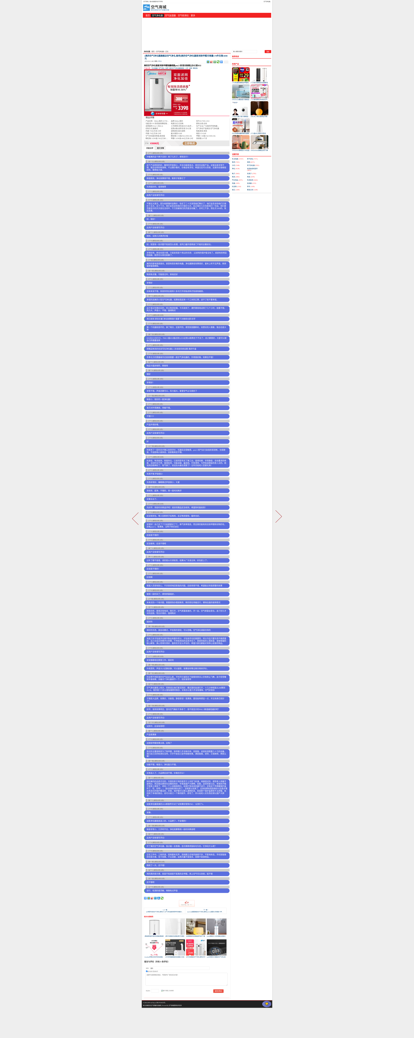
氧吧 (166, 68)
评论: (160, 61)
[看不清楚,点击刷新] (167, 991)
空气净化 (146, 1)
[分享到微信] (218, 62)
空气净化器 (267, 1)
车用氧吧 (252, 180)
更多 (193, 15)
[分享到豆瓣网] (214, 62)
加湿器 (251, 183)
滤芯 (236, 190)
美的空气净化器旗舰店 (176, 68)
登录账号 (155, 971)
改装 (251, 177)
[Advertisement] (207, 34)
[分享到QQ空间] (208, 62)
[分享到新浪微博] (211, 62)
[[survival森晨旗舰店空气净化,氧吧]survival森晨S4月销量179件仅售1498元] (278, 519)
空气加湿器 (170, 15)
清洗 (236, 177)
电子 (236, 173)
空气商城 (171, 1005)
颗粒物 (195, 68)
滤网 (190, 68)
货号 (251, 186)
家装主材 (252, 190)
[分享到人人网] (158, 898)
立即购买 (189, 143)
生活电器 (155, 68)
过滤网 (236, 186)
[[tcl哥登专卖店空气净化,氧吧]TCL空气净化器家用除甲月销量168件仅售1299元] (136, 519)
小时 (186, 68)
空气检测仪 (183, 15)
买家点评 (149, 148)
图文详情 (160, 148)
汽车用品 (237, 180)
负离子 (251, 173)
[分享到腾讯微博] (155, 898)
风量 (236, 183)
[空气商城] (156, 8)
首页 (148, 15)
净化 (236, 168)
